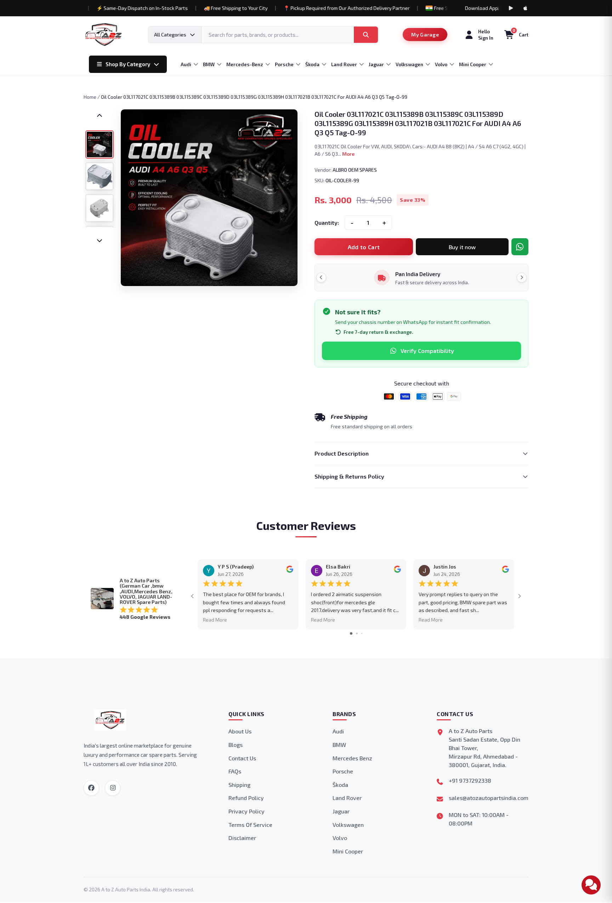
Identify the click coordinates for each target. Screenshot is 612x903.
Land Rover (347, 797)
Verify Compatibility (427, 350)
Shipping (239, 784)
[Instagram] (112, 788)
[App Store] (525, 8)
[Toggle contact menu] (591, 885)
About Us (239, 731)
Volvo (340, 837)
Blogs (235, 744)
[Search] (366, 35)
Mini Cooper (348, 851)
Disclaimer (242, 837)
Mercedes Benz (352, 758)
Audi (338, 731)
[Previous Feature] (321, 277)
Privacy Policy (246, 811)
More (348, 154)
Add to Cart (364, 247)
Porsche (343, 771)
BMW (339, 744)
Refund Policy (246, 797)
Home (90, 97)
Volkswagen (348, 824)
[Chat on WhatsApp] (519, 246)
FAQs (234, 771)
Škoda (340, 784)
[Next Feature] (522, 277)
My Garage (425, 35)
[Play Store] (511, 8)
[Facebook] (91, 788)
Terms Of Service (250, 824)
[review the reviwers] (289, 571)
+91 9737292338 (470, 780)
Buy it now (462, 247)
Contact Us (242, 758)
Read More (215, 620)
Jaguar (341, 811)
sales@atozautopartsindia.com (488, 797)
